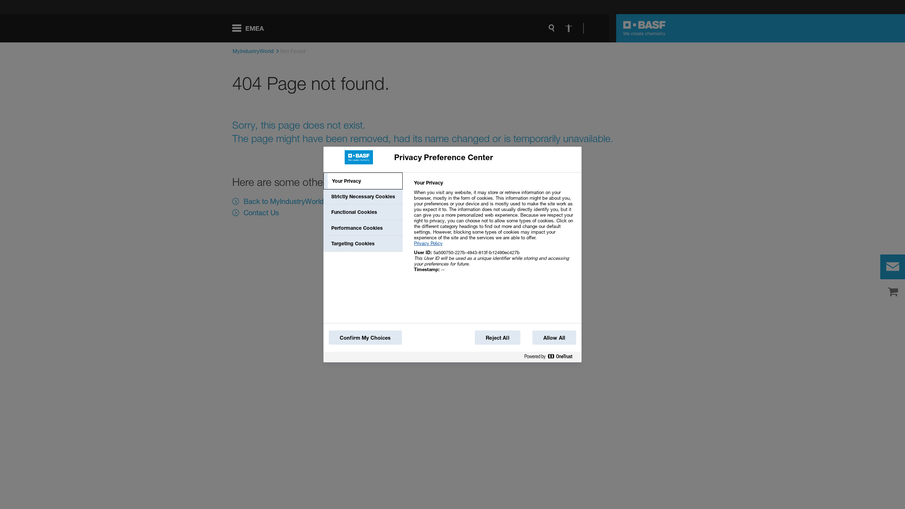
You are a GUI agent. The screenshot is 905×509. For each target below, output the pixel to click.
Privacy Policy (428, 243)
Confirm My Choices (365, 338)
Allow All (554, 338)
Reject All (497, 338)
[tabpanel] (494, 230)
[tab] (363, 181)
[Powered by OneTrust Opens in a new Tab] (551, 357)
